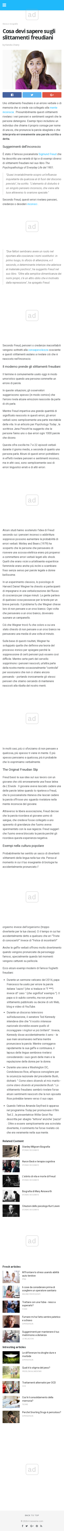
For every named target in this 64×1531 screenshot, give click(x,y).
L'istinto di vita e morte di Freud (38, 1176)
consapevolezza (38, 350)
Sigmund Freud (47, 154)
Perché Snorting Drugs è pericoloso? (41, 1412)
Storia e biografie (10, 24)
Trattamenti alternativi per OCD (39, 1382)
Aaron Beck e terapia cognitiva (38, 1161)
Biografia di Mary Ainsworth (37, 1191)
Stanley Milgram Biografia (36, 1146)
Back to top (32, 1515)
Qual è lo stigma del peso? (36, 1367)
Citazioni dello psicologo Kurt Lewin (41, 1206)
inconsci (32, 204)
